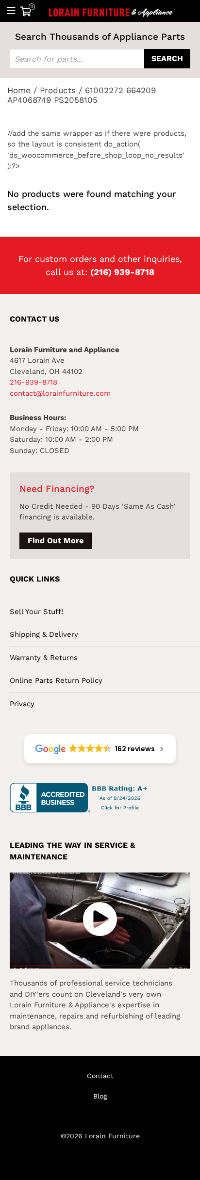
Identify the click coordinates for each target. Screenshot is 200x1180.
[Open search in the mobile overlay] (100, 58)
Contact (100, 1076)
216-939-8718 (33, 382)
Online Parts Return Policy (56, 680)
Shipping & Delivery (44, 634)
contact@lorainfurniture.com (60, 393)
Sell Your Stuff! (36, 611)
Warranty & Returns (44, 657)
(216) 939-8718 (122, 272)
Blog (100, 1096)
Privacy (22, 703)
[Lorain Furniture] (111, 10)
